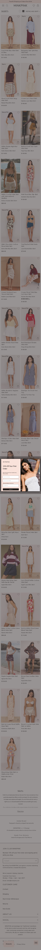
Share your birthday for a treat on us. (8, 483)
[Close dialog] (38, 460)
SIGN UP (11, 489)
